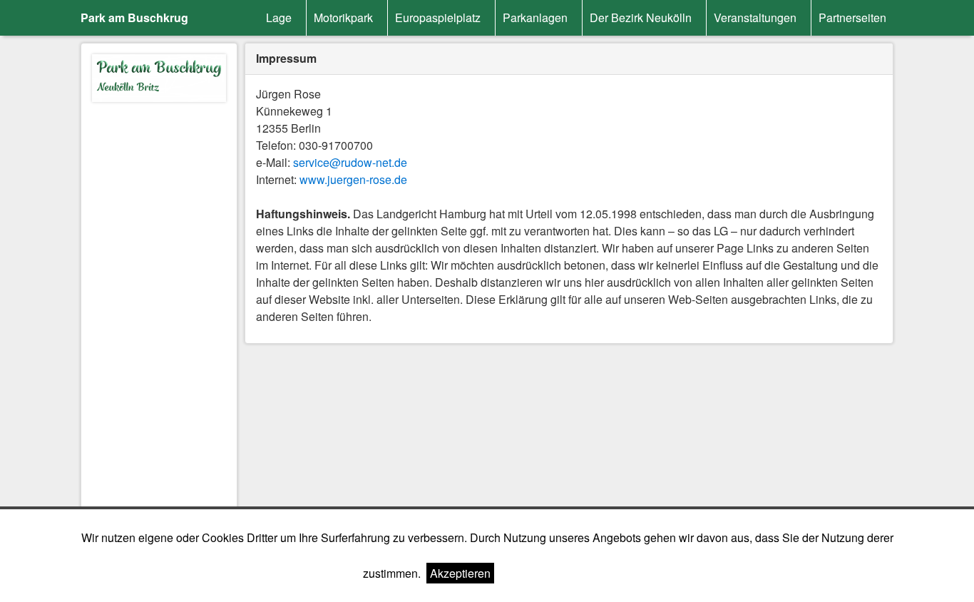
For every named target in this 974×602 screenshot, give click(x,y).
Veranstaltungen (755, 17)
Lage (279, 17)
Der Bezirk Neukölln (641, 17)
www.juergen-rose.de (353, 179)
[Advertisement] (159, 323)
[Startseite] (159, 80)
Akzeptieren (460, 573)
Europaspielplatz (438, 17)
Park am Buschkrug (134, 17)
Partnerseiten (852, 17)
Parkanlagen (535, 17)
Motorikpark (343, 17)
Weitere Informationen (555, 573)
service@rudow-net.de (350, 162)
